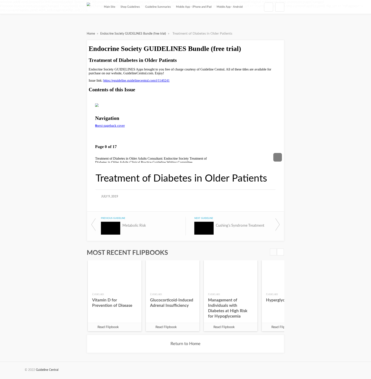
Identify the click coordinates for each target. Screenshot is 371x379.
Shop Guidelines (130, 7)
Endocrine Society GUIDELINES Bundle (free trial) (133, 33)
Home (91, 33)
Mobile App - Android (230, 7)
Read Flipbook (108, 327)
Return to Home (185, 344)
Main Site (109, 7)
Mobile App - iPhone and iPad (193, 7)
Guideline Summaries (158, 7)
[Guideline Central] (88, 7)
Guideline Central (47, 369)
